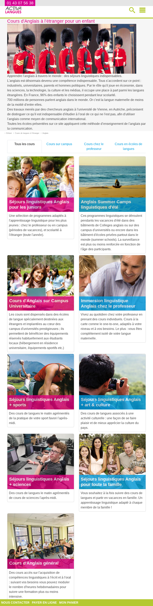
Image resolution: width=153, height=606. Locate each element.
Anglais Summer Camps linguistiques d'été (106, 204)
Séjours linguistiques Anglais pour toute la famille (111, 482)
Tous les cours (24, 144)
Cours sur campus (59, 144)
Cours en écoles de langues (128, 146)
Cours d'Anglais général (34, 563)
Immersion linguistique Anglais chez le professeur (108, 303)
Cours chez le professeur (94, 146)
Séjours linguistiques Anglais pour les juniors (39, 204)
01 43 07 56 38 (20, 3)
